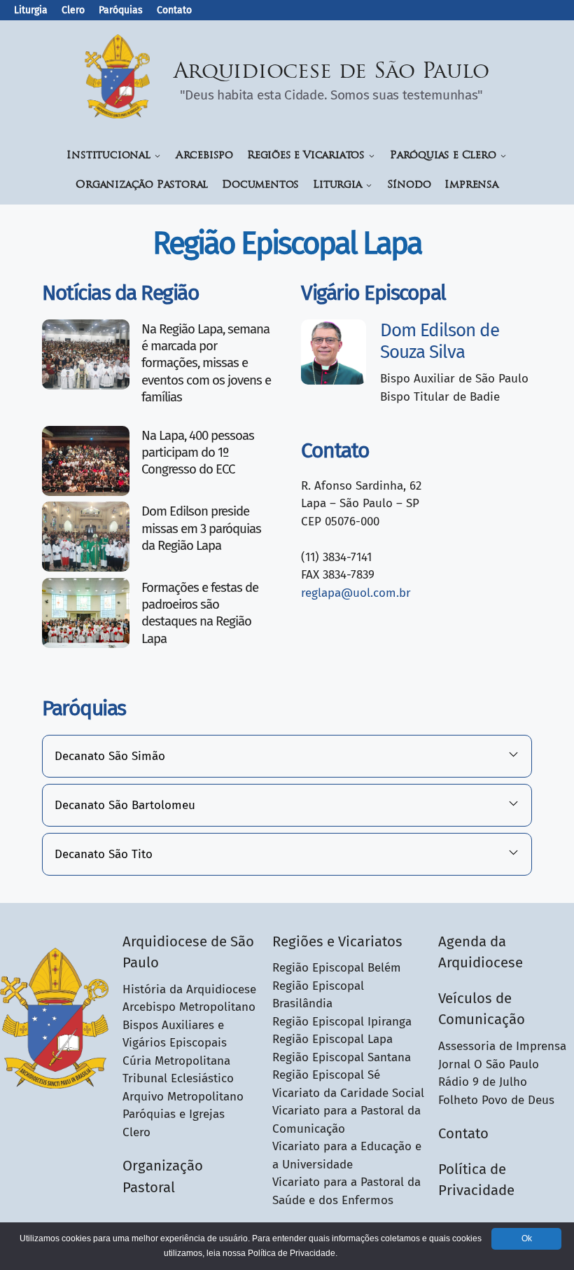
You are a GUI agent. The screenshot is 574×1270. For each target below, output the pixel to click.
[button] (287, 756)
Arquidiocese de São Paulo (332, 72)
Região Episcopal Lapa (332, 1039)
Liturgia (31, 10)
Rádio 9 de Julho (482, 1082)
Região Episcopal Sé (326, 1075)
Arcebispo (204, 156)
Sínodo (409, 185)
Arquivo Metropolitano (183, 1096)
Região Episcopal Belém (336, 967)
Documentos (260, 185)
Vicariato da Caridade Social (348, 1093)
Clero (73, 10)
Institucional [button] (108, 156)
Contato (174, 10)
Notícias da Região (120, 292)
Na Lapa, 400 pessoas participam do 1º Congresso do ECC (197, 453)
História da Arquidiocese (189, 989)
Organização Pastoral (142, 185)
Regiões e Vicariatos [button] (306, 156)
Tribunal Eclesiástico (178, 1078)
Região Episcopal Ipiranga (342, 1021)
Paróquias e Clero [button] (443, 156)
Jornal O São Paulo (488, 1064)
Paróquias (121, 10)
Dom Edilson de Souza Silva (439, 341)
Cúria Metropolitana (176, 1061)
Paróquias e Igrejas (173, 1114)
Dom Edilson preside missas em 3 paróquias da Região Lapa (201, 528)
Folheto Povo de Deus (496, 1100)
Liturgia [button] (337, 185)
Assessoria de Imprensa (502, 1046)
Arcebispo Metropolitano (188, 1007)
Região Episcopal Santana (341, 1057)
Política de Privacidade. (292, 1253)
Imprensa (471, 185)
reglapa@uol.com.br (356, 593)
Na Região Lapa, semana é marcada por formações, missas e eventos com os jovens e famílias (206, 363)
